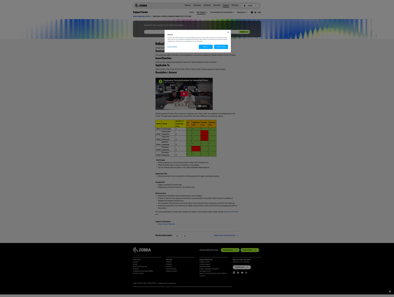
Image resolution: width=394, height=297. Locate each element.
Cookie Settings (172, 46)
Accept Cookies (221, 46)
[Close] (228, 32)
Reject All (206, 46)
